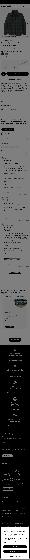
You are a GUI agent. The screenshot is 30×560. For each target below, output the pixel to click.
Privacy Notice (15, 541)
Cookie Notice (6, 541)
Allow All (15, 547)
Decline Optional (15, 551)
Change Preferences (15, 556)
